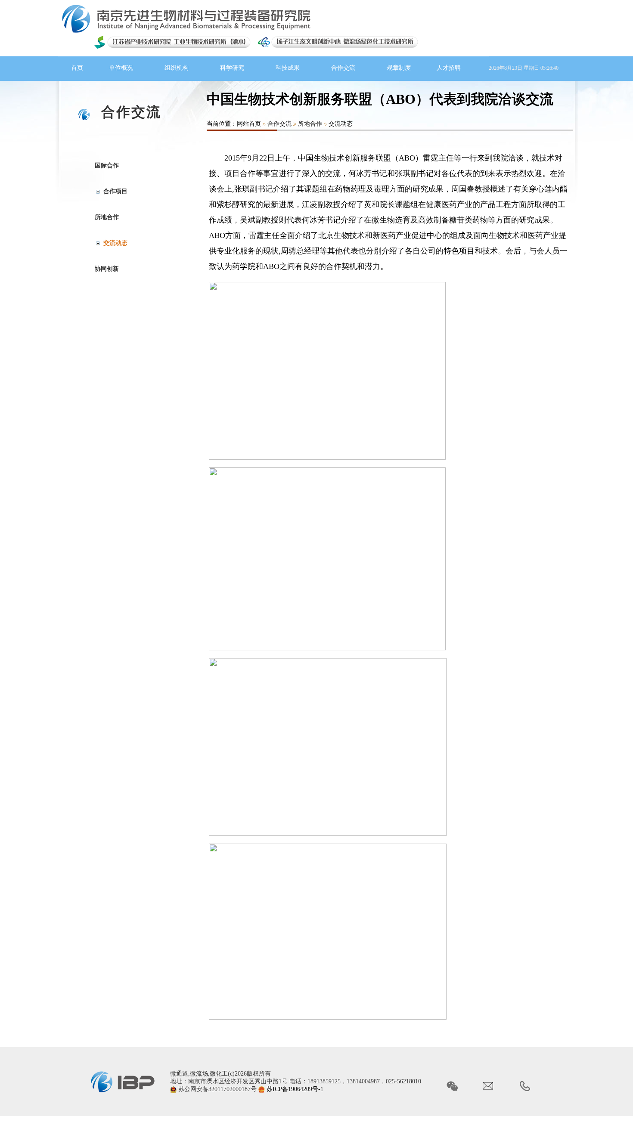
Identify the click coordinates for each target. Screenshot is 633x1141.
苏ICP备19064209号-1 (295, 1089)
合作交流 (279, 124)
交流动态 (341, 124)
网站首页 (249, 124)
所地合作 (310, 124)
